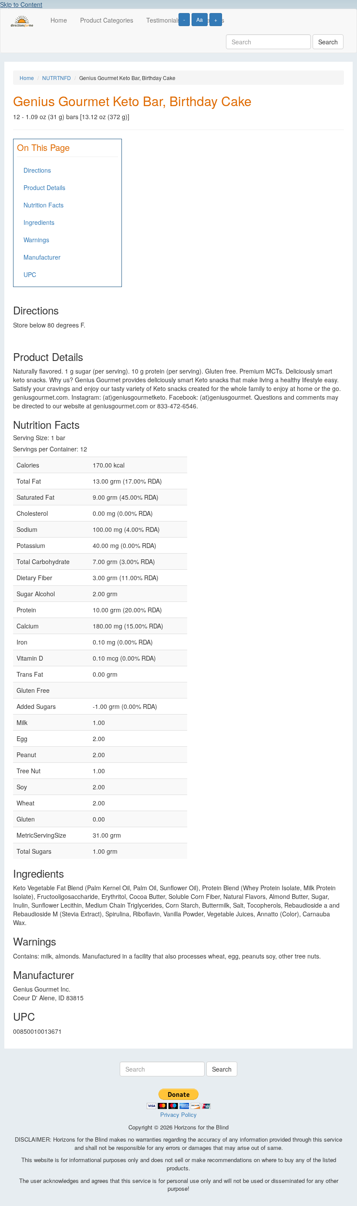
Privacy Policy (178, 1114)
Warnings (36, 239)
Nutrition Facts (44, 204)
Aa (199, 19)
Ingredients (39, 222)
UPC (30, 274)
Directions (37, 170)
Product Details (44, 187)
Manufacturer (42, 257)
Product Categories (106, 20)
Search (328, 41)
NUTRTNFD (56, 77)
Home (59, 20)
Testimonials (163, 20)
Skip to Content (21, 4)
